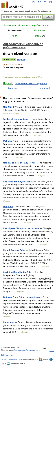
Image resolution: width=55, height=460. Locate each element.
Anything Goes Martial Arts (17, 272)
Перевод (21, 59)
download (45, 88)
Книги (15, 36)
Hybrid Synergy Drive (14, 250)
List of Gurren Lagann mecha (18, 181)
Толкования (15, 30)
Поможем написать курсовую (31, 83)
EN (33, 2)
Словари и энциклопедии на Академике (26, 11)
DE (39, 2)
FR (50, 2)
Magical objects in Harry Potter (19, 162)
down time (13, 88)
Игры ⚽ (40, 36)
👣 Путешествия (7, 355)
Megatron (8, 206)
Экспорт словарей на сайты (11, 359)
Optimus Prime (10, 141)
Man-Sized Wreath (12, 107)
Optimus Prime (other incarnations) (21, 297)
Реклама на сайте (33, 350)
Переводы (40, 30)
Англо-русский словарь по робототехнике (27, 25)
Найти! (48, 17)
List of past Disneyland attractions (21, 228)
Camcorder (8, 322)
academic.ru (12, 5)
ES (45, 2)
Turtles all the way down (15, 119)
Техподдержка (19, 350)
